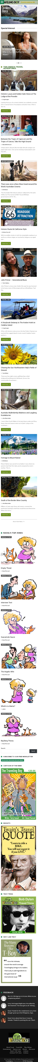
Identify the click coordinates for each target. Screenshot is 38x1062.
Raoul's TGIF (6, 537)
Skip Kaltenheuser (7, 144)
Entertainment (7, 161)
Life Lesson (32, 1049)
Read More (5, 110)
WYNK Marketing (27, 1061)
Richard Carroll (6, 232)
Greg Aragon (5, 99)
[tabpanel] (19, 46)
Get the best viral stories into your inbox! (12, 760)
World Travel (7, 116)
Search (3, 748)
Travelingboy (9, 1061)
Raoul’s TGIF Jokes (15, 1051)
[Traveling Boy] (19, 2)
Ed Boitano (5, 189)
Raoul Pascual (6, 571)
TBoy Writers (28, 1047)
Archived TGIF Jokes (16, 1053)
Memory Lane (17, 1049)
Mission (25, 1049)
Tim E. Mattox (5, 283)
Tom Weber (5, 373)
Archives (25, 1051)
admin (4, 709)
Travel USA (6, 71)
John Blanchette (6, 418)
